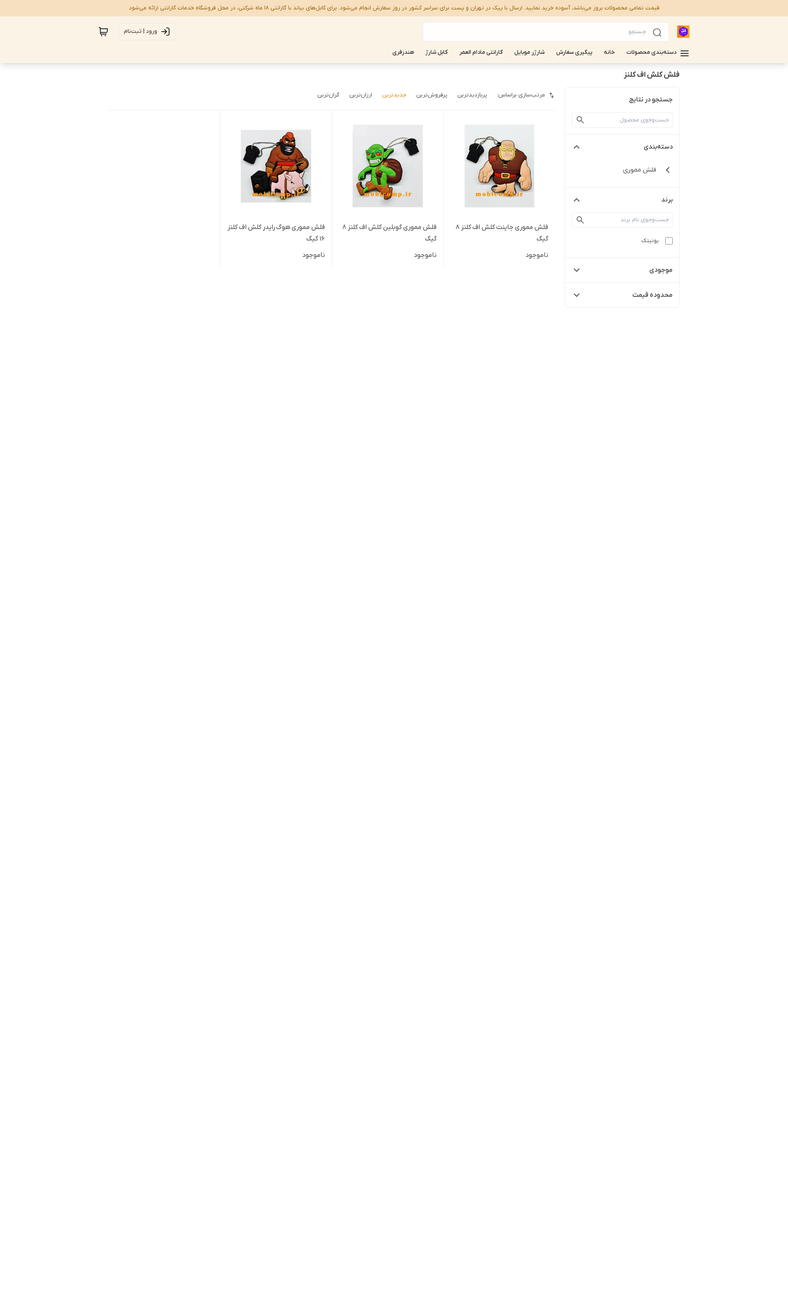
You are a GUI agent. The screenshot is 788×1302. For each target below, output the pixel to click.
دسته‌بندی (658, 147)
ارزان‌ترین (360, 95)
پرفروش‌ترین (431, 95)
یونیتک (650, 241)
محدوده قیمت (652, 295)
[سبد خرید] (103, 32)
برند (667, 200)
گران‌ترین (328, 95)
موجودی (661, 270)
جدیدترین (394, 95)
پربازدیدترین (472, 95)
